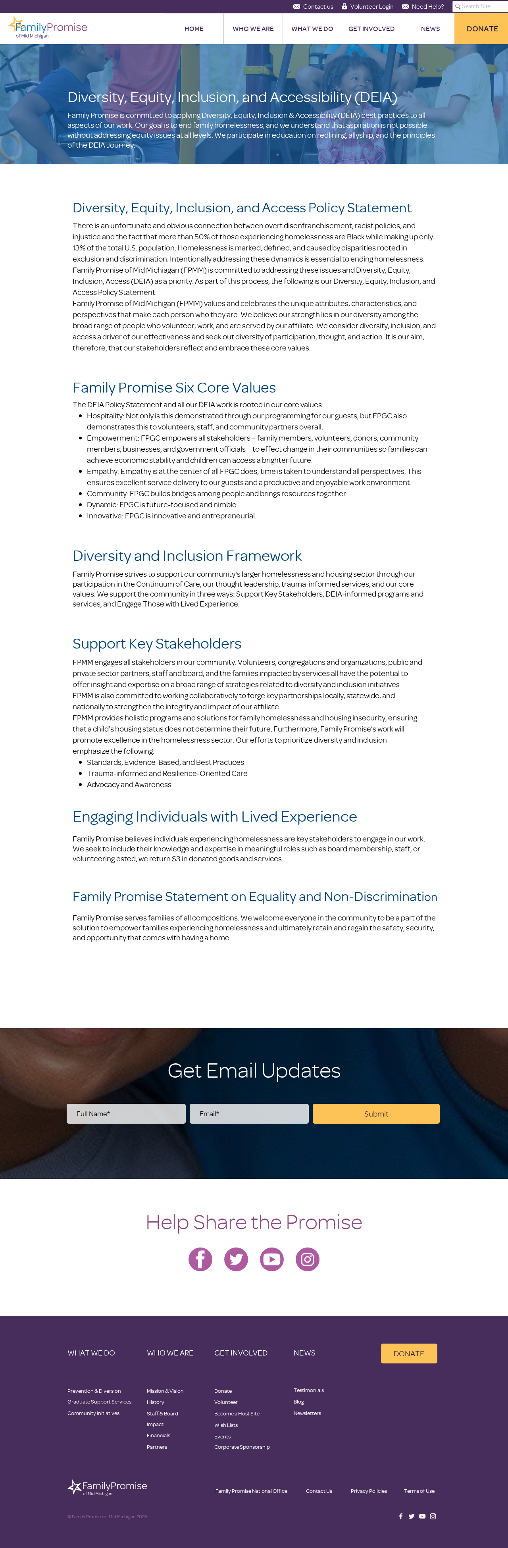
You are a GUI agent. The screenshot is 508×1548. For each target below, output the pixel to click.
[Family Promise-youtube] (272, 1259)
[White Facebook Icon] (401, 1516)
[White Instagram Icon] (433, 1516)
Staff (153, 1413)
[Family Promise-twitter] (236, 1259)
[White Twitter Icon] (412, 1516)
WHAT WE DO (91, 1352)
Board (171, 1413)
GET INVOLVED (240, 1352)
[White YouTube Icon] (422, 1516)
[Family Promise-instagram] (307, 1259)
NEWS (305, 1352)
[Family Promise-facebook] (200, 1259)
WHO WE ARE (170, 1352)
